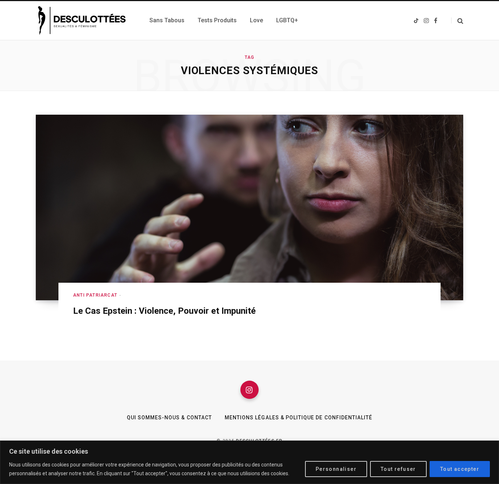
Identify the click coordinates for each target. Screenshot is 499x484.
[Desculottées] (84, 20)
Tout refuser (398, 469)
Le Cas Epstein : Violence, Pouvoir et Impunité (164, 311)
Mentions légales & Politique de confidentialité (298, 417)
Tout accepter (459, 469)
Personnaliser (336, 469)
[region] (249, 462)
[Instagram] (249, 390)
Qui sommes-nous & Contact (169, 417)
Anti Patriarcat (95, 295)
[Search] (457, 21)
